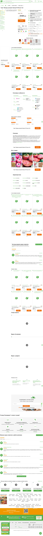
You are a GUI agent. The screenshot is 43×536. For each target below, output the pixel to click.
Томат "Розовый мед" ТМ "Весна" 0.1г (37, 86)
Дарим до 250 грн (19, 505)
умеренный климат (37, 102)
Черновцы (19, 500)
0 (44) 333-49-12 (11, 517)
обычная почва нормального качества (38, 106)
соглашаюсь (22, 407)
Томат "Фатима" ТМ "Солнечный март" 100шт (37, 65)
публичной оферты (19, 142)
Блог (11, 504)
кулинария (20, 110)
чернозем (37, 108)
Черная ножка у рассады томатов (26, 381)
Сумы (40, 495)
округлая (17, 180)
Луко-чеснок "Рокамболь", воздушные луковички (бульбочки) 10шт (36, 231)
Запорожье (31, 494)
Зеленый (18, 104)
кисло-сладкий (18, 188)
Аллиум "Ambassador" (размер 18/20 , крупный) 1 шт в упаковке (26, 231)
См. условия (21, 431)
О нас (15, 504)
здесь (13, 246)
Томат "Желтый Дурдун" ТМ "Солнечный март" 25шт (15, 307)
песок (37, 107)
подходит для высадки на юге (38, 100)
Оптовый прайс (28, 506)
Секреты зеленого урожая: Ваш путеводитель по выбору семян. (16, 381)
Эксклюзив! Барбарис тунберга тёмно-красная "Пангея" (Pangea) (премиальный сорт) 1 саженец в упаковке (37, 210)
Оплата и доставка (28, 504)
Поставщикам (22, 506)
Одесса (24, 494)
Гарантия (22, 504)
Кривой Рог (17, 495)
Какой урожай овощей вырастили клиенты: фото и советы (37, 381)
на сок (19, 111)
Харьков (20, 494)
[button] (39, 33)
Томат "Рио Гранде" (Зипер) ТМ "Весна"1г (26, 307)
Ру (31, 1)
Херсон (40, 494)
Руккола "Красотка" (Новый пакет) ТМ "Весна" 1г (16, 231)
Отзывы (33, 504)
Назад (2, 5)
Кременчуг (28, 500)
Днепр (27, 494)
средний (18, 101)
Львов (10, 495)
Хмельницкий (21, 496)
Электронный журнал (25, 522)
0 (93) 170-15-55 (16, 517)
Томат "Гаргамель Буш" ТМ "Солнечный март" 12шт (36, 286)
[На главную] (1, 1)
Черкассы (35, 494)
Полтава (33, 495)
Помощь (32, 505)
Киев (17, 494)
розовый (18, 98)
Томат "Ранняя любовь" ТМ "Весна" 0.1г (26, 86)
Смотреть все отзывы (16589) (21, 476)
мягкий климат (38, 98)
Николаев (25, 495)
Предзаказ (17, 506)
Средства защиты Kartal (26, 505)
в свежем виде (20, 107)
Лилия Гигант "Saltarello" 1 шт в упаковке (26, 210)
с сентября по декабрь (27, 98)
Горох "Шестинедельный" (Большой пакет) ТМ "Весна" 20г (16, 65)
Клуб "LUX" (37, 504)
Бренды (33, 506)
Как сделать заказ (33, 522)
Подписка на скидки (12, 505)
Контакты (18, 504)
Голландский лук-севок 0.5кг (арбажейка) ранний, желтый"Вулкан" (16, 86)
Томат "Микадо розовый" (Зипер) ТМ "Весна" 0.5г (4, 60)
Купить (21, 20)
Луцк (21, 495)
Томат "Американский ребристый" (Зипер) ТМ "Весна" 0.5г (37, 307)
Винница (13, 495)
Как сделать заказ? (38, 505)
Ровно (37, 495)
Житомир (29, 496)
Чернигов (25, 496)
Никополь (29, 495)
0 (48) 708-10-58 (11, 518)
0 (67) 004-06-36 (16, 518)
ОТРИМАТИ (5, 529)
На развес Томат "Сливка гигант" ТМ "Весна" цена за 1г (26, 286)
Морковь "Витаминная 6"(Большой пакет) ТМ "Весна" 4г (26, 65)
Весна (25, 188)
